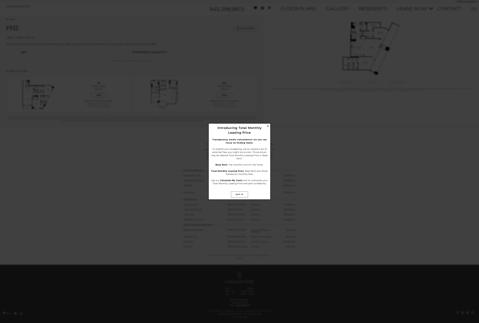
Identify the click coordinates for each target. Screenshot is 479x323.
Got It (239, 194)
